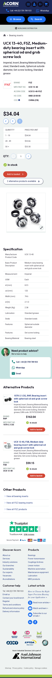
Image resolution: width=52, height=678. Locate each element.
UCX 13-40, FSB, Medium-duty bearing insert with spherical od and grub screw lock (30, 445)
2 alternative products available (21, 181)
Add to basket (13, 174)
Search (38, 19)
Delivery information (11, 611)
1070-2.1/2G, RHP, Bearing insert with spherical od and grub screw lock (30, 398)
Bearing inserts (16, 35)
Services (6, 559)
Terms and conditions (12, 605)
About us (6, 555)
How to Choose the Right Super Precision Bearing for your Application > (38, 594)
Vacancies (7, 576)
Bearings (31, 555)
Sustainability (8, 569)
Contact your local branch (13, 598)
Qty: (6, 156)
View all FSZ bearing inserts (19, 503)
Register (6, 601)
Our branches (8, 565)
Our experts (8, 572)
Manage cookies (41, 668)
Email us (6, 594)
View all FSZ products (16, 509)
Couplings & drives (35, 562)
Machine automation (36, 569)
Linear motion (34, 565)
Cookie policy (28, 668)
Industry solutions (10, 562)
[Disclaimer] (19, 100)
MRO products (34, 579)
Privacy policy (17, 668)
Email (18, 373)
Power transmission (36, 559)
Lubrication (32, 576)
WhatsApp (44, 11)
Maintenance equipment (38, 572)
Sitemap (8, 668)
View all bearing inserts (17, 496)
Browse (17, 19)
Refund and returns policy (13, 608)
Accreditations (9, 579)
